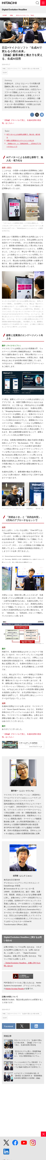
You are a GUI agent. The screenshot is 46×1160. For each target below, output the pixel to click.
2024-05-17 (6, 64)
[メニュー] (43, 3)
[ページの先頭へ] (43, 1134)
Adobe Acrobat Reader (15, 989)
